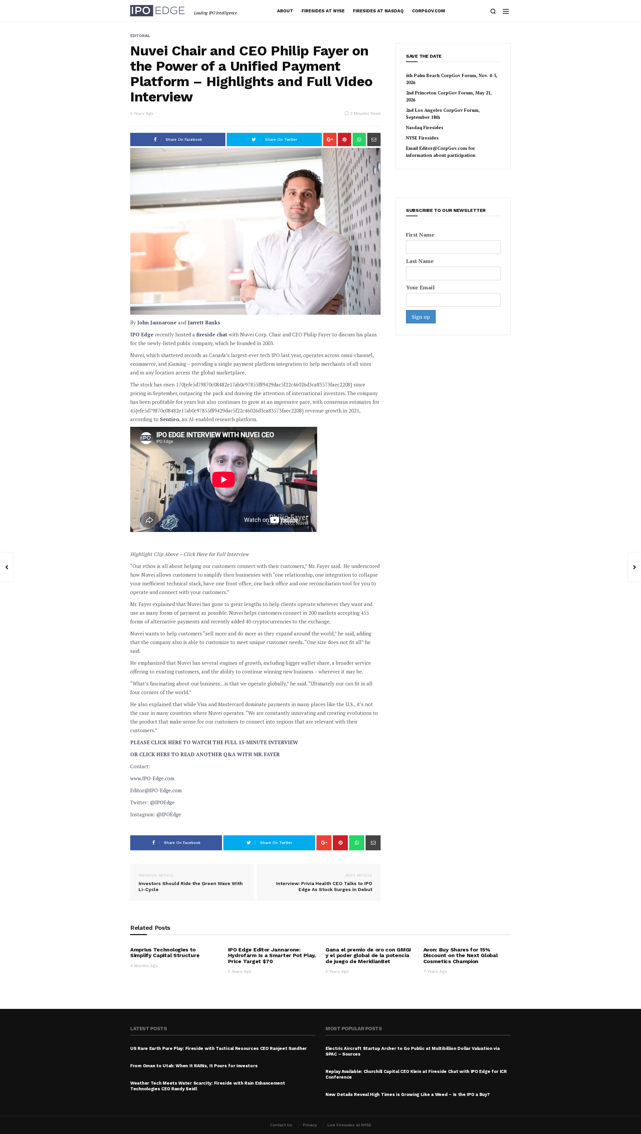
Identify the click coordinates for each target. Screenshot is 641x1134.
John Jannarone (157, 322)
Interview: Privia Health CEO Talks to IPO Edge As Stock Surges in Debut (324, 882)
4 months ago (144, 965)
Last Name (420, 261)
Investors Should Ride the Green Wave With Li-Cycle (191, 882)
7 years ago (435, 971)
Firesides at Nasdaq (378, 10)
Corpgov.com (428, 10)
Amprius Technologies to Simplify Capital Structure (164, 952)
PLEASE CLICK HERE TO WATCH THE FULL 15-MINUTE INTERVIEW (214, 742)
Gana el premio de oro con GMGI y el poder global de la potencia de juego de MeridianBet (368, 955)
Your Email (420, 287)
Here (201, 554)
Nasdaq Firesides (424, 127)
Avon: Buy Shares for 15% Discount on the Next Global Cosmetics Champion (460, 955)
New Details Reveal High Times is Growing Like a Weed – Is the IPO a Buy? (407, 1094)
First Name (420, 234)
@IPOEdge (162, 802)
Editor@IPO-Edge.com (156, 790)
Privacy (310, 1125)
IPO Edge (142, 334)
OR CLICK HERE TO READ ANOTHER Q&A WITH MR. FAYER (205, 754)
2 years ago (337, 971)
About (285, 10)
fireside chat (211, 334)
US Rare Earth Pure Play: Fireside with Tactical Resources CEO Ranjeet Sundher (218, 1048)
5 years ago (142, 113)
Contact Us (281, 1125)
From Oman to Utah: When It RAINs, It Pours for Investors (193, 1065)
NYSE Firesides (422, 138)
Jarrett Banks (204, 322)
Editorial (140, 36)
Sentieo (169, 419)
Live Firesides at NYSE (349, 1125)
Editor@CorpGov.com (443, 148)
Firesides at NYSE (323, 10)
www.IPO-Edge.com (152, 778)
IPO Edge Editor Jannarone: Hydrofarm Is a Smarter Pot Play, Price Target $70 (271, 955)
